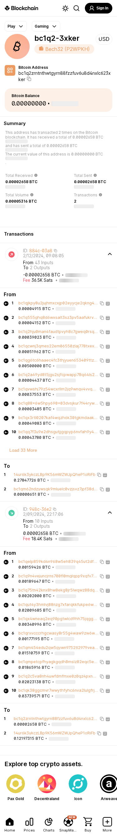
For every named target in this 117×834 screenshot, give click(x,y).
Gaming (42, 26)
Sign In (102, 8)
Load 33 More (23, 450)
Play (11, 26)
